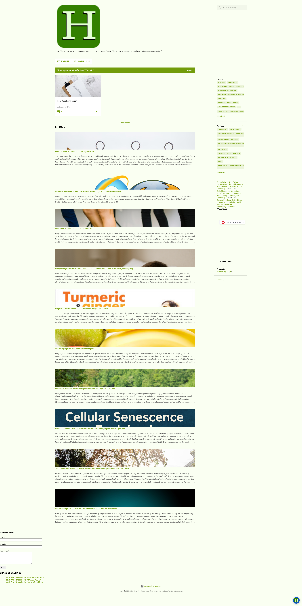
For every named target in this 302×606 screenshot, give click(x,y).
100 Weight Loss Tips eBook (227, 90)
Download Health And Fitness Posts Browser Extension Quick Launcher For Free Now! (88, 191)
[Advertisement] (204, 110)
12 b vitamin (222, 98)
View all (190, 70)
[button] (97, 111)
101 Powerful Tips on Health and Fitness (232, 94)
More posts (125, 123)
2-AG (238, 107)
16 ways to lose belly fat (226, 107)
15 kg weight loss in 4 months (228, 102)
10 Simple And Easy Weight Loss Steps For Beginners (235, 86)
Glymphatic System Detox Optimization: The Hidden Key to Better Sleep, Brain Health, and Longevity (94, 269)
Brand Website (63, 61)
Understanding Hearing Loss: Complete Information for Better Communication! (86, 509)
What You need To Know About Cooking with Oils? (74, 151)
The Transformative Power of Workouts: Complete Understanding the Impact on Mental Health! (92, 469)
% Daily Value (232, 82)
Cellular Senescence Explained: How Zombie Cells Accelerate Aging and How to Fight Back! (90, 429)
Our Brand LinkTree (82, 61)
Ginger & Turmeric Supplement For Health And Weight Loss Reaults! (81, 309)
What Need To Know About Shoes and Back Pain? (74, 229)
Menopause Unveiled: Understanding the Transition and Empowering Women (85, 389)
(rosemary (221, 82)
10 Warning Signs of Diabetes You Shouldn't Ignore (74, 349)
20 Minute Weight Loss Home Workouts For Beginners (236, 111)
